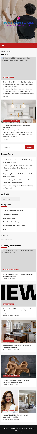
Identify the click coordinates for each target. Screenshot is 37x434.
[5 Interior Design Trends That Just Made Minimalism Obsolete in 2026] (18, 366)
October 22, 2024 (13, 129)
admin (5, 86)
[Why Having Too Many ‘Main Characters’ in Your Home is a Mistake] (18, 331)
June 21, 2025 (12, 86)
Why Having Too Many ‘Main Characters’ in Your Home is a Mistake (18, 175)
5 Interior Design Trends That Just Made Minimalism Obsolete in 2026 (16, 181)
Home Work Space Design (11, 222)
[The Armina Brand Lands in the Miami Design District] (18, 111)
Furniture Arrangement (10, 214)
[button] (3, 45)
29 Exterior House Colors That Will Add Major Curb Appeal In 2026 (18, 161)
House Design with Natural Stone (11, 120)
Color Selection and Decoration (13, 210)
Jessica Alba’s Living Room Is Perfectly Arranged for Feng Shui (18, 187)
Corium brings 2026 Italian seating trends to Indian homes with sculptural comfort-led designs (17, 168)
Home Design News (8, 77)
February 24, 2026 (13, 315)
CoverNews (28, 428)
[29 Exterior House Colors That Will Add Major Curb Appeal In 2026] (18, 260)
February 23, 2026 (13, 349)
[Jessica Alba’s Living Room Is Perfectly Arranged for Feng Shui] (18, 401)
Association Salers (7, 240)
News (4, 229)
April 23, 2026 (12, 278)
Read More (5, 96)
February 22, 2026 (13, 384)
